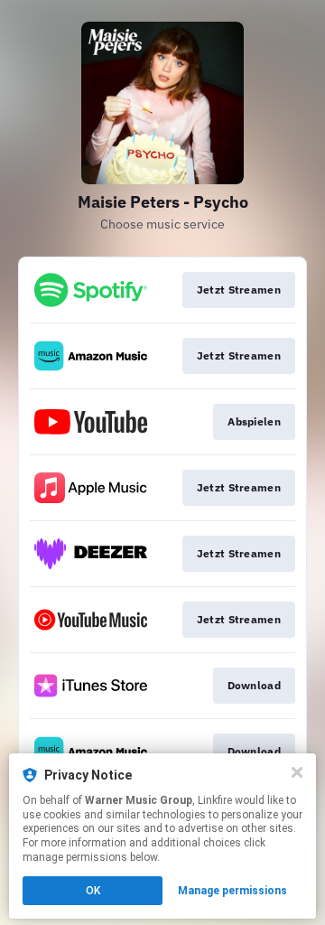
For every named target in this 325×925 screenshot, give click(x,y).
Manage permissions (232, 890)
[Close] (297, 772)
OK (93, 890)
